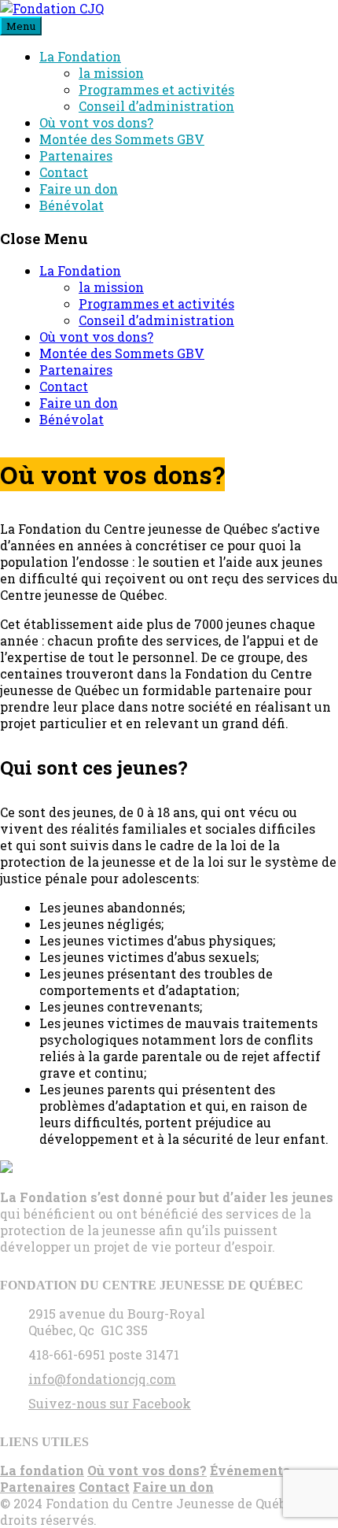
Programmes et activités (156, 89)
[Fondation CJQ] (52, 8)
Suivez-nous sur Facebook (109, 1403)
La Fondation (80, 56)
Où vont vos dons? (96, 122)
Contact (63, 172)
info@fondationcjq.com (102, 1379)
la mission (111, 73)
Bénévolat (71, 205)
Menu (20, 26)
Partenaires (75, 155)
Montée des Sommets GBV (121, 139)
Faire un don (78, 188)
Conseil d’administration (156, 106)
